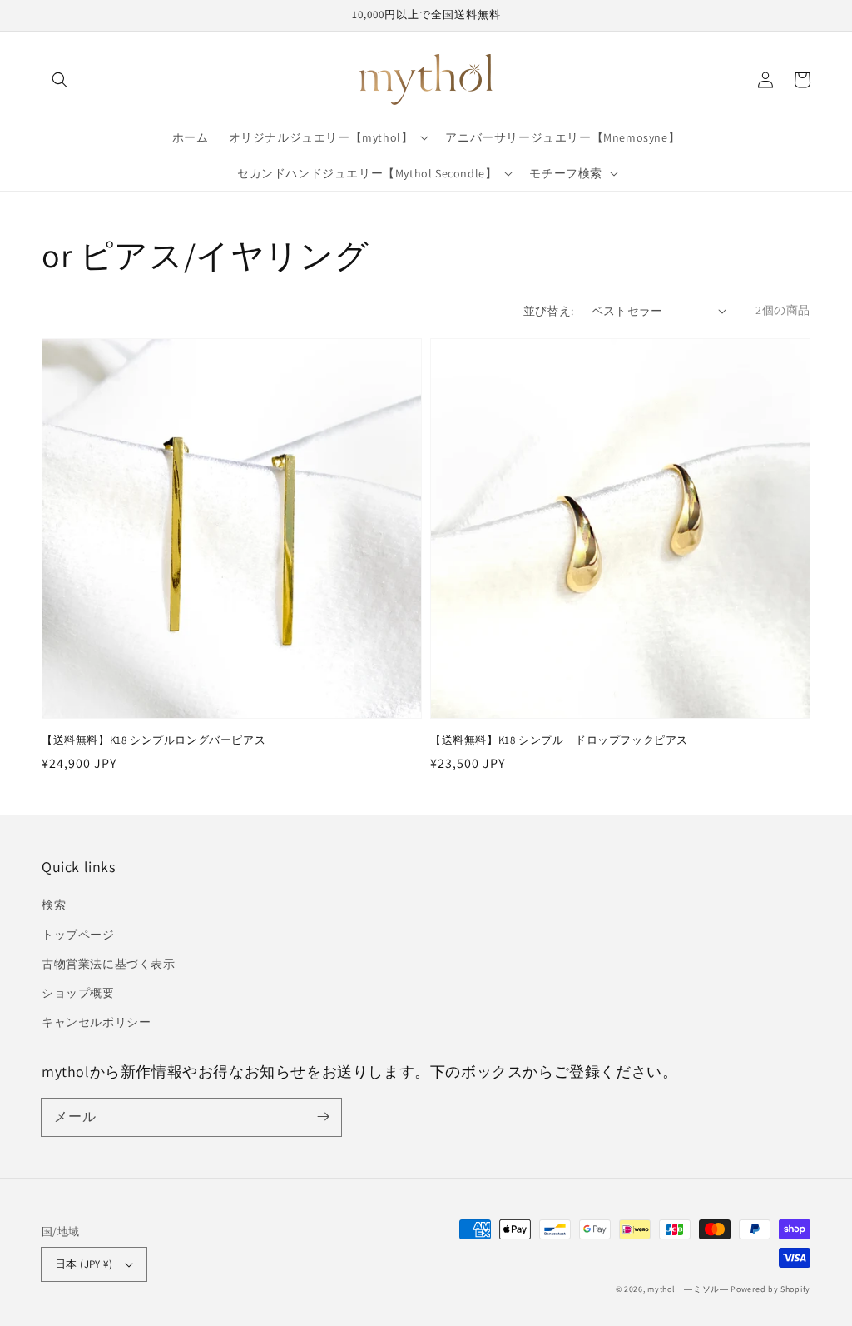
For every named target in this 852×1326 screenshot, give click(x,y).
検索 (54, 904)
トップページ (78, 934)
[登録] (323, 1117)
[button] (60, 80)
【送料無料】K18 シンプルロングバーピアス (153, 740)
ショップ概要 (78, 992)
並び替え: (548, 310)
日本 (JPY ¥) (83, 1264)
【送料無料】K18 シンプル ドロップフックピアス (559, 740)
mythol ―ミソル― (687, 1289)
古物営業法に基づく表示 (109, 963)
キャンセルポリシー (96, 1021)
